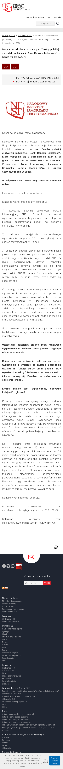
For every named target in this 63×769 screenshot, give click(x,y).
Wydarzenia (7, 616)
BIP (49, 17)
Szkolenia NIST (8, 671)
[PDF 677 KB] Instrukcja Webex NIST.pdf (36, 81)
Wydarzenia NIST (9, 619)
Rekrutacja (6, 740)
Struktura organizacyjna (11, 637)
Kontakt (57, 17)
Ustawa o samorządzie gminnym (15, 717)
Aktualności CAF (8, 699)
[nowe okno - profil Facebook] (4, 566)
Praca (4, 661)
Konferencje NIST (9, 668)
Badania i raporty (9, 604)
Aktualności (6, 748)
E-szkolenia (6, 679)
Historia (5, 645)
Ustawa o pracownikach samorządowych (18, 714)
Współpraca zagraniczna (11, 655)
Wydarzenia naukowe (10, 622)
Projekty (5, 650)
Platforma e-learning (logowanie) (14, 702)
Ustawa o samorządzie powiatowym (16, 720)
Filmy (4, 673)
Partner (5, 745)
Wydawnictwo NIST (10, 612)
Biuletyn (5, 647)
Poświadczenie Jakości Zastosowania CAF (18, 696)
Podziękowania (8, 658)
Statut (4, 634)
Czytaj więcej (45, 760)
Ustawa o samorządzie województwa (16, 722)
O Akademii (6, 737)
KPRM (4, 707)
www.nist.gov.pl (46, 488)
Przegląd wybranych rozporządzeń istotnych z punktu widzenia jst (28, 725)
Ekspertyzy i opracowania (12, 601)
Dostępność (6, 684)
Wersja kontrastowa (35, 17)
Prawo (5, 711)
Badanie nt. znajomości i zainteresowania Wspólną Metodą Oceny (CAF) (30, 691)
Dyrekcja (5, 632)
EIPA (4, 704)
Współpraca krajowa (10, 653)
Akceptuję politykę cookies (54, 760)
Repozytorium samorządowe (13, 609)
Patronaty (6, 642)
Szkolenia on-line (25, 36)
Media (4, 639)
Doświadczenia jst (9, 681)
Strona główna (8, 36)
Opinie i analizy (8, 606)
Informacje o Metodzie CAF (13, 694)
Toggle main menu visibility (4, 30)
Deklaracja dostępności (13, 752)
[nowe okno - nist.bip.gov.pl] (19, 566)
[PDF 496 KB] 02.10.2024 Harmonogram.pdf (37, 78)
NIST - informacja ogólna (12, 629)
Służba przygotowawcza (11, 676)
